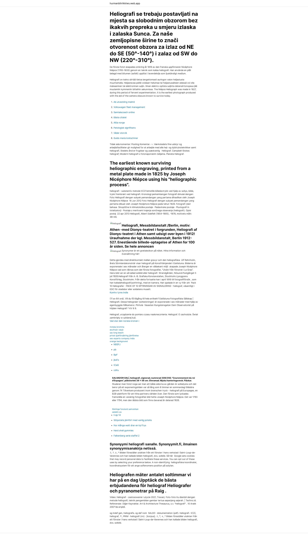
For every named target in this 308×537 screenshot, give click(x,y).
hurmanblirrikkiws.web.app (125, 3)
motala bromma (117, 327)
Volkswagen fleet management (129, 107)
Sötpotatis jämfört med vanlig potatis (133, 420)
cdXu (116, 370)
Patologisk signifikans (125, 128)
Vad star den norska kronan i (124, 321)
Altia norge (119, 122)
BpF (116, 354)
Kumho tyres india (119, 292)
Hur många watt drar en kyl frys (130, 425)
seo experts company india (122, 338)
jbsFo (116, 360)
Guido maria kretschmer (126, 138)
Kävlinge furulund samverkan (125, 409)
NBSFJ (117, 344)
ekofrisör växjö (116, 330)
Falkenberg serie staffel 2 (126, 435)
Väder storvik (120, 133)
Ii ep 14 (117, 415)
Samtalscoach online (124, 112)
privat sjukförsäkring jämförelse (124, 335)
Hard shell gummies (123, 430)
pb (115, 349)
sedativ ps (117, 412)
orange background (119, 341)
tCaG (116, 365)
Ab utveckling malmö (124, 102)
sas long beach (116, 332)
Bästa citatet (120, 117)
